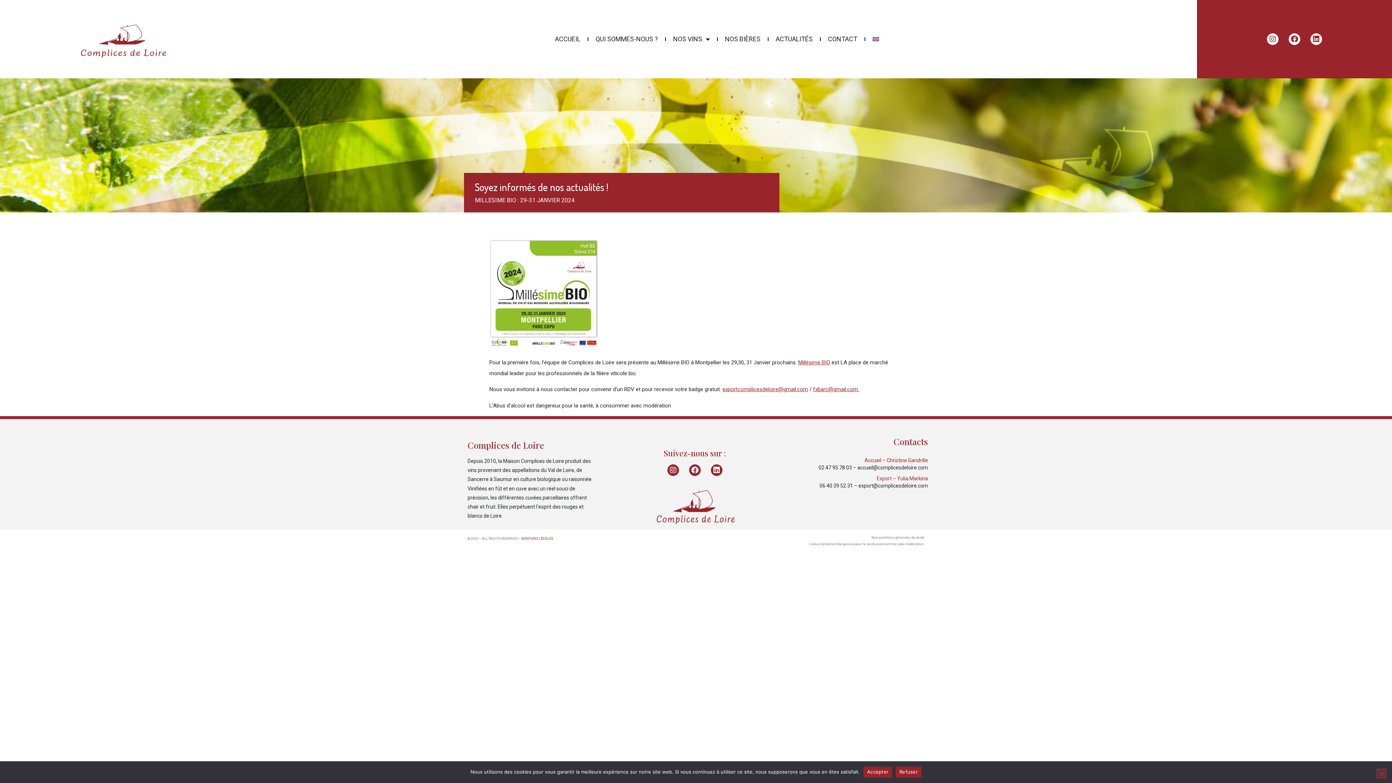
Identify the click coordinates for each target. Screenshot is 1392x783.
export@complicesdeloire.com (893, 486)
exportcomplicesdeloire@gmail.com (765, 389)
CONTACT (842, 39)
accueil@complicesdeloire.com (892, 468)
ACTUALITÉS (794, 39)
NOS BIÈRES (743, 39)
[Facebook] (1294, 39)
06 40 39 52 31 (836, 486)
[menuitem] (876, 39)
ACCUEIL (567, 39)
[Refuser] (1381, 773)
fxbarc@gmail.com (836, 389)
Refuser (908, 772)
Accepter (877, 772)
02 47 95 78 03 (835, 468)
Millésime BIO (814, 362)
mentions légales (537, 538)
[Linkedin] (1316, 39)
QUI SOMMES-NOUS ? (627, 39)
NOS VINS (687, 39)
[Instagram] (1273, 39)
